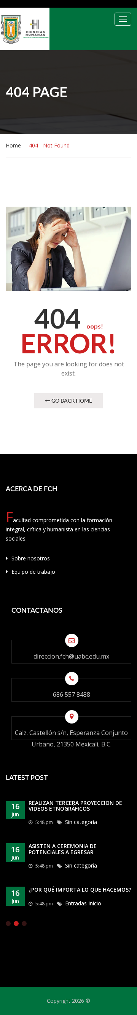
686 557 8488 (71, 694)
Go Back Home (71, 400)
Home (15, 145)
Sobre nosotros (30, 558)
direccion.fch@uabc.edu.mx (71, 656)
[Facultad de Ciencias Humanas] (24, 29)
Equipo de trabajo (32, 571)
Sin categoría (81, 822)
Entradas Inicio (83, 903)
